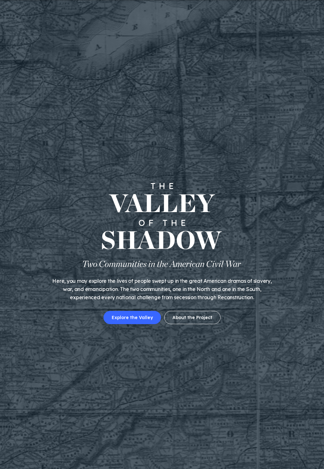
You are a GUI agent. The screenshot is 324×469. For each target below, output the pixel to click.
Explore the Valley (132, 317)
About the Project (192, 317)
